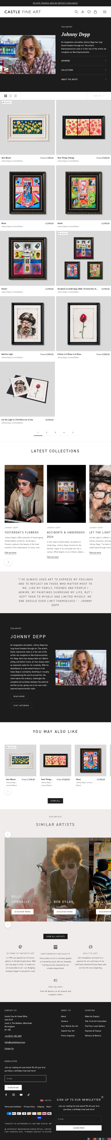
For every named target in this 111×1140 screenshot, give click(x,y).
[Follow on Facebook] (6, 1094)
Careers (64, 1021)
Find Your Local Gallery (95, 1026)
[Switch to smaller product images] (10, 96)
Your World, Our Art (69, 1026)
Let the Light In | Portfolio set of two (17, 419)
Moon (3, 223)
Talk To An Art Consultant (95, 1021)
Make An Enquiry (92, 1016)
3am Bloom (6, 157)
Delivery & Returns (93, 1035)
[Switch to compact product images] (15, 96)
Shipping (40, 1106)
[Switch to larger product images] (5, 96)
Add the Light (7, 354)
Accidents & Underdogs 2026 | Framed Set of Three (77, 289)
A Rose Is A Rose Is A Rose (69, 354)
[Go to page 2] (73, 432)
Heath (60, 223)
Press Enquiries (68, 1035)
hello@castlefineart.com (15, 1042)
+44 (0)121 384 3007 (13, 1036)
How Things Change (66, 157)
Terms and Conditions (13, 1106)
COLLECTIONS (67, 70)
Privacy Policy (29, 1106)
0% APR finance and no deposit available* (55, 3)
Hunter (4, 288)
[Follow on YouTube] (21, 1094)
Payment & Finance (93, 1031)
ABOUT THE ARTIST (69, 79)
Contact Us (9, 1048)
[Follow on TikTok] (28, 1094)
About (63, 1016)
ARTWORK (65, 60)
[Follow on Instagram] (13, 1094)
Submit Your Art (68, 1031)
